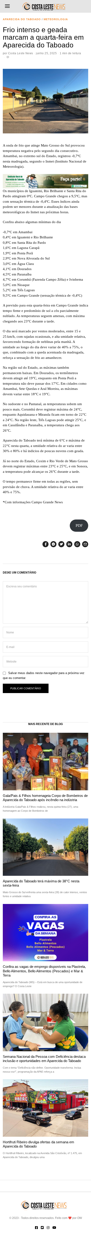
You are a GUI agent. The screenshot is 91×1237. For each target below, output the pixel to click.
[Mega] (45, 181)
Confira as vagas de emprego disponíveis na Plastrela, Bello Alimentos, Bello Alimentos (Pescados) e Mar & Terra (44, 971)
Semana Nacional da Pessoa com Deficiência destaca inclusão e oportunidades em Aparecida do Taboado (44, 1059)
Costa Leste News (20, 53)
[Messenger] (53, 544)
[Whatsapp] (77, 544)
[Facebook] (45, 544)
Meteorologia (56, 19)
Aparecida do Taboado (22, 19)
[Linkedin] (69, 544)
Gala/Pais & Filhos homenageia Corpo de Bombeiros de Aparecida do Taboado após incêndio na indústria (45, 798)
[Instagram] (48, 1227)
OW (79, 1218)
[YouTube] (54, 1227)
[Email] (85, 544)
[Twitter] (61, 544)
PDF (79, 525)
